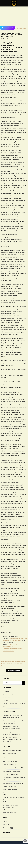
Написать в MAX (8, 27)
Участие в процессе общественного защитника (11, 733)
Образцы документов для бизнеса (14, 777)
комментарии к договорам (11, 771)
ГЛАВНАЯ (6, 691)
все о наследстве (8, 761)
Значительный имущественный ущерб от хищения (13, 722)
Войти (5, 821)
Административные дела (11, 750)
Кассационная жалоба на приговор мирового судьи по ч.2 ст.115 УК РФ (13, 739)
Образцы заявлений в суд (11, 783)
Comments (8, 828)
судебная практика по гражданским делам (10, 791)
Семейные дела (8, 786)
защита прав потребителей (11, 768)
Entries (6, 824)
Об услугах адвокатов (10, 774)
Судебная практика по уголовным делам (13, 798)
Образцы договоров (9, 707)
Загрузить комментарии (14, 670)
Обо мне (5, 700)
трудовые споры (8, 812)
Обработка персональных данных (14, 703)
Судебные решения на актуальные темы (10, 806)
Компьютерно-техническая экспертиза (13, 661)
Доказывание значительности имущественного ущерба (12, 716)
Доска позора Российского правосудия (11, 696)
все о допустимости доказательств (9, 755)
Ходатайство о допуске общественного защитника (11, 727)
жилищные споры (8, 764)
